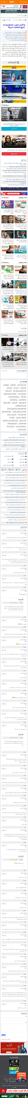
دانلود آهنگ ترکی (22, 423)
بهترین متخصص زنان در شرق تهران (10, 420)
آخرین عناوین (23, 469)
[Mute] (5, 120)
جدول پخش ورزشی (7, 465)
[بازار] (14, 1069)
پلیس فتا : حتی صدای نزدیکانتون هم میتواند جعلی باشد (14, 170)
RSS (7, 1081)
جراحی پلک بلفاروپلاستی (21, 406)
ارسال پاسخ (4, 533)
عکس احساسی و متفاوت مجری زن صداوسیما (15, 449)
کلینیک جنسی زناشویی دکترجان (19, 412)
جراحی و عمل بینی (22, 429)
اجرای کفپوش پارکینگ (12, 423)
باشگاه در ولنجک (6, 403)
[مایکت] (14, 1073)
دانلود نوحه (12, 418)
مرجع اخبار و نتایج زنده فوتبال (10, 394)
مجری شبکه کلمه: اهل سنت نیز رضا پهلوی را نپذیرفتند (15, 472)
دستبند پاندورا (8, 391)
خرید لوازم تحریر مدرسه (21, 426)
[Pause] (3, 120)
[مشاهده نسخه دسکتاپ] (2, 2)
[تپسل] (2, 105)
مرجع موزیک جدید (22, 394)
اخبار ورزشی (11, 1078)
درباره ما (5, 1078)
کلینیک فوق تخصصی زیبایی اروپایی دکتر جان (16, 409)
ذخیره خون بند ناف (22, 415)
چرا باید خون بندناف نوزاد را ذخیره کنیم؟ (18, 166)
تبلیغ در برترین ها (8, 1079)
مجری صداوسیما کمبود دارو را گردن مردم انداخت (16, 475)
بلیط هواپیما (13, 385)
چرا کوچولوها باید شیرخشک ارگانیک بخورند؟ (17, 185)
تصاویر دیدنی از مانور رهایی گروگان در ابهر (17, 485)
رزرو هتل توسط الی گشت (13, 397)
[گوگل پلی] (14, 1065)
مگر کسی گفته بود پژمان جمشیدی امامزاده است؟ (16, 517)
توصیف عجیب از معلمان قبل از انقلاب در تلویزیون (14, 440)
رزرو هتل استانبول (14, 400)
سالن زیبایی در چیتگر (11, 415)
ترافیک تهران (22, 462)
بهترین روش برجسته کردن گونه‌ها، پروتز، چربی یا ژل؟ (15, 502)
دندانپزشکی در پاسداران (21, 418)
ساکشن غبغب (23, 388)
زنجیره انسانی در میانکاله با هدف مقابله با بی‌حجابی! (15, 497)
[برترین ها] (12, 2)
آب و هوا (10, 459)
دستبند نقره (16, 388)
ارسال (3, 1035)
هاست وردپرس (23, 420)
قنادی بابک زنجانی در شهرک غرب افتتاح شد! (16, 520)
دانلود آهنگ (23, 397)
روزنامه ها (23, 456)
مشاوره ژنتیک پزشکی (6, 412)
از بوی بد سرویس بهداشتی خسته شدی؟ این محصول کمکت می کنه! (15, 164)
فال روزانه (10, 462)
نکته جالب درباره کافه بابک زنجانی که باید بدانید (16, 510)
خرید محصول (14, 154)
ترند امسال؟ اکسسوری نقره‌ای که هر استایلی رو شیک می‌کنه (15, 173)
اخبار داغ (17, 469)
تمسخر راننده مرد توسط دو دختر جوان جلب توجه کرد (15, 494)
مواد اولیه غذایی (22, 400)
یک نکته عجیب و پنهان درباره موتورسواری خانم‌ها (16, 500)
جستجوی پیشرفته (12, 1081)
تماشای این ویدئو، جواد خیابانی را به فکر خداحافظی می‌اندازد (14, 445)
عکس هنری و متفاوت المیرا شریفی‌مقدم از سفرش (14, 442)
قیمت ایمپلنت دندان (22, 385)
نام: (26, 1016)
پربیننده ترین (9, 469)
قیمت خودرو (22, 459)
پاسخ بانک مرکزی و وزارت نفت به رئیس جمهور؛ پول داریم (14, 483)
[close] (1, 1088)
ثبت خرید (14, 129)
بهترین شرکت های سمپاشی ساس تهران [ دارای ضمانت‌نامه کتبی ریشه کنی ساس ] (14, 491)
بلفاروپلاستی (6, 385)
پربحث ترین (2, 469)
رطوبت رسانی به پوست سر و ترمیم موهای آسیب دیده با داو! (14, 176)
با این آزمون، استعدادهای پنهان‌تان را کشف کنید (16, 179)
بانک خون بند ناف (10, 426)
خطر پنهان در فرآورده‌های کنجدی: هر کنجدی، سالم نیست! (14, 515)
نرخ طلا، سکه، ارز (8, 456)
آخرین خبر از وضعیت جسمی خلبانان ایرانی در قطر (16, 505)
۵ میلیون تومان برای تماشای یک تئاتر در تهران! (16, 507)
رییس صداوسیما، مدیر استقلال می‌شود (17, 437)
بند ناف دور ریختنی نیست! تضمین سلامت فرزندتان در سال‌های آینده (15, 182)
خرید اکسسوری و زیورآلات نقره (19, 391)
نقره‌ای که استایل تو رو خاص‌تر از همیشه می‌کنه (16, 168)
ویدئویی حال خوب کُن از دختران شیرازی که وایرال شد (15, 480)
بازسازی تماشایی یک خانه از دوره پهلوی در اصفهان (15, 522)
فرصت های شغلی (16, 1079)
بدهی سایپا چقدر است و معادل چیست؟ (17, 512)
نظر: (26, 1022)
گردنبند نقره (9, 388)
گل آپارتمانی (14, 403)
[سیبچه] (14, 1061)
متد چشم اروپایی (22, 403)
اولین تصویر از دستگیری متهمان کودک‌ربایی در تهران (15, 477)
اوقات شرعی (22, 465)
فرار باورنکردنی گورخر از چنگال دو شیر (18, 488)
